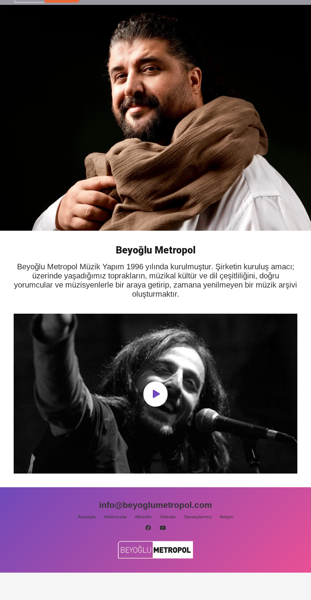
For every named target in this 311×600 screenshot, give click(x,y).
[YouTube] (163, 528)
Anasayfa (87, 516)
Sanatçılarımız (198, 516)
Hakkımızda (115, 516)
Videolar (168, 516)
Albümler (143, 516)
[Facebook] (148, 528)
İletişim (226, 516)
